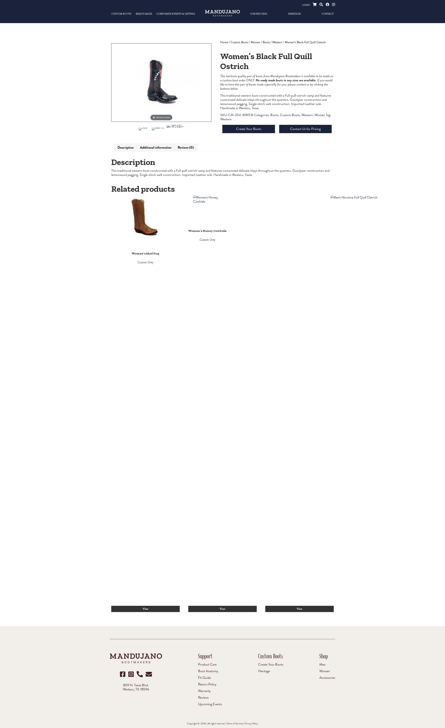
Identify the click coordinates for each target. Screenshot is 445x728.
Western (277, 42)
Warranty (204, 690)
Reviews (203, 697)
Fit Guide (204, 677)
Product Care (207, 664)
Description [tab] (126, 147)
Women (255, 42)
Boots (266, 42)
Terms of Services (235, 723)
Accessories (327, 677)
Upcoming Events (210, 704)
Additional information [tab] (155, 147)
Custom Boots (239, 42)
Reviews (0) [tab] (186, 147)
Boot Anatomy (208, 671)
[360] (143, 131)
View (145, 609)
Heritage (264, 671)
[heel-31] (158, 131)
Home (224, 42)
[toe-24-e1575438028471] (175, 128)
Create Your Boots (248, 128)
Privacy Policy (251, 723)
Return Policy (207, 684)
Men (322, 664)
